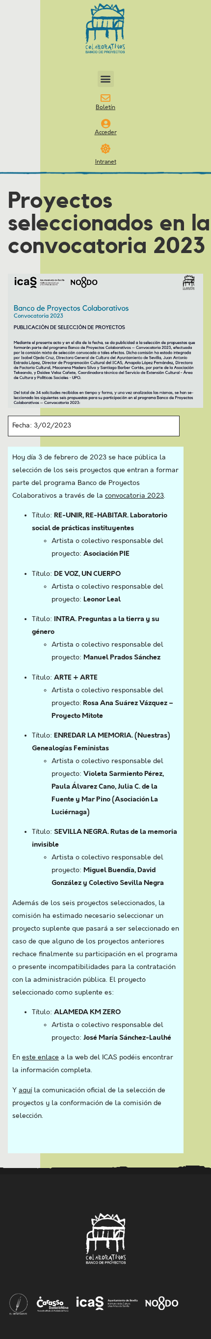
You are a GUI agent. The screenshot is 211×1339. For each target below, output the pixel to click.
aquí (25, 1090)
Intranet (105, 162)
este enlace (40, 1057)
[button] (106, 79)
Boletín (105, 107)
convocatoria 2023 (134, 496)
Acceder (106, 132)
